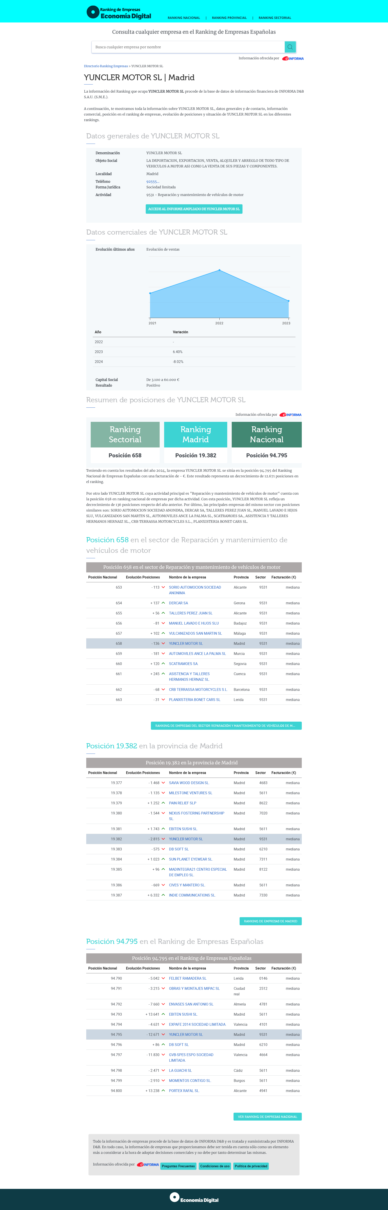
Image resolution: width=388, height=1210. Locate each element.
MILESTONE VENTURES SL (190, 792)
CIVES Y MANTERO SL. (187, 885)
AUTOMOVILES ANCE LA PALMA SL (197, 653)
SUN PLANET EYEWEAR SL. (191, 859)
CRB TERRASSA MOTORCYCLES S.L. (198, 689)
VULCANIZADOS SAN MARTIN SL (195, 633)
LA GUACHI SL (180, 1070)
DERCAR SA (178, 603)
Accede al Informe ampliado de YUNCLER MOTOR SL (194, 209)
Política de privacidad (251, 1166)
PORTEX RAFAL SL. (184, 1090)
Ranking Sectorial (275, 18)
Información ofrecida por (259, 58)
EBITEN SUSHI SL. (183, 828)
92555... (152, 181)
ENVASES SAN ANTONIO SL (191, 1004)
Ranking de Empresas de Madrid (270, 921)
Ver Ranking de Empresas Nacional (267, 1117)
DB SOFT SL (179, 849)
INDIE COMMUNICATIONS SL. (192, 895)
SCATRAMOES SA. (183, 663)
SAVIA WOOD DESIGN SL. (189, 782)
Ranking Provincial (229, 18)
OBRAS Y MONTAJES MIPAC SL (194, 988)
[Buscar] (290, 47)
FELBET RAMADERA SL (188, 978)
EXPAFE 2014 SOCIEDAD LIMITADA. (197, 1024)
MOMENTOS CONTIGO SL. (190, 1080)
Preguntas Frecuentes (178, 1166)
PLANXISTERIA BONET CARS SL (194, 699)
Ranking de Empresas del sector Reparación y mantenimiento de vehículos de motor (228, 726)
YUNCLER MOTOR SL (186, 643)
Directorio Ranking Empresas (106, 66)
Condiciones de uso (214, 1166)
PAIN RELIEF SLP (182, 803)
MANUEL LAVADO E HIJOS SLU (194, 623)
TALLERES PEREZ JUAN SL (191, 613)
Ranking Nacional (184, 18)
